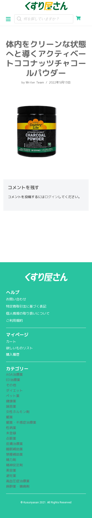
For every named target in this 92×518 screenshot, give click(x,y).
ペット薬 (12, 395)
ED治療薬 (13, 379)
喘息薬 (11, 406)
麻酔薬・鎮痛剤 (17, 486)
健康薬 (11, 401)
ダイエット (14, 390)
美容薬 (11, 470)
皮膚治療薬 (14, 443)
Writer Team (35, 82)
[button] (10, 19)
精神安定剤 (14, 465)
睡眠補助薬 (14, 449)
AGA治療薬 (14, 374)
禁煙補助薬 (14, 454)
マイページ (17, 334)
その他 (11, 385)
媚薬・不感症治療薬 (21, 422)
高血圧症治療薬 (17, 481)
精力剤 (11, 459)
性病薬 (11, 427)
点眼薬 (11, 438)
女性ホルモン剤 (17, 411)
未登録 (11, 433)
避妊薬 (11, 475)
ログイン (51, 196)
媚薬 (9, 417)
